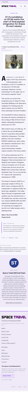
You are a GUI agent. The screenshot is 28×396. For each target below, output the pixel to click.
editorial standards (8, 251)
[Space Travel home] (9, 6)
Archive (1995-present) (8, 343)
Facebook (11, 237)
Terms (20, 386)
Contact (4, 362)
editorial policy (20, 299)
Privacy (14, 386)
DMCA (24, 386)
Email (16, 237)
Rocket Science (6, 334)
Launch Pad (5, 337)
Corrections (5, 359)
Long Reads (5, 340)
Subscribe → (8, 376)
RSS (11, 379)
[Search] (21, 6)
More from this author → (14, 302)
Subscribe (5, 1)
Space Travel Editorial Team (11, 47)
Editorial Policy (6, 356)
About (3, 350)
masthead (18, 251)
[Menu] (24, 6)
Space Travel (5, 331)
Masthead (5, 353)
